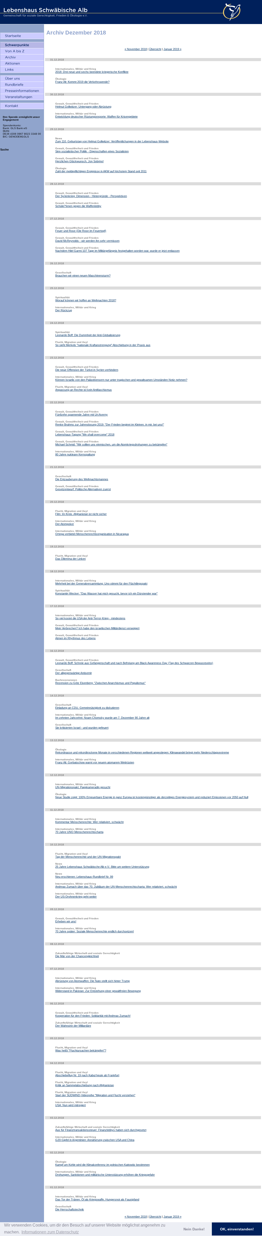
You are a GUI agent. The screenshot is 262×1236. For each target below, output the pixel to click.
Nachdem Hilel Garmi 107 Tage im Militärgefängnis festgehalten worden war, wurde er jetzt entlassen (117, 250)
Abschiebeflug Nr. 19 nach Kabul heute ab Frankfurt (87, 1075)
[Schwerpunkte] (22, 45)
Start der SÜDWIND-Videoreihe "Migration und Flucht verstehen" (95, 1095)
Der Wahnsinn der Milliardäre (73, 1025)
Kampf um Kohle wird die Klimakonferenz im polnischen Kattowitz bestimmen (102, 1164)
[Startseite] (22, 36)
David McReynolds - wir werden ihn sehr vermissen (87, 240)
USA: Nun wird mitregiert (70, 1105)
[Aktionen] (22, 64)
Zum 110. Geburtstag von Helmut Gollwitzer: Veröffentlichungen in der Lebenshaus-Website (112, 141)
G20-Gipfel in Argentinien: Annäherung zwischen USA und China (94, 1139)
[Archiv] (22, 57)
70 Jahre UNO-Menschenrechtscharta (79, 831)
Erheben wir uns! (65, 921)
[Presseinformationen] (22, 91)
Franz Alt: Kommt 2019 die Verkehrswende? (82, 81)
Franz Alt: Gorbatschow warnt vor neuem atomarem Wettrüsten (94, 762)
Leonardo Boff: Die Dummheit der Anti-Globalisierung (87, 335)
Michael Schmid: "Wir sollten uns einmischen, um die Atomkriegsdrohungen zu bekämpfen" (111, 444)
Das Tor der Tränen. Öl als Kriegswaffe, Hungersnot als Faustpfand (97, 1199)
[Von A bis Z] (22, 51)
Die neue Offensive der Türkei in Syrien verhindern (86, 369)
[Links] (22, 70)
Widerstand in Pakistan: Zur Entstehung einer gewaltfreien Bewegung (98, 990)
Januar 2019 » (172, 49)
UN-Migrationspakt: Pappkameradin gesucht (82, 787)
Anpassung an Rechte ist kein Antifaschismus (83, 389)
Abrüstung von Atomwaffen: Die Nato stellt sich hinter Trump (92, 980)
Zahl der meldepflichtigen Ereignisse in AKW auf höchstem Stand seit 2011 (101, 171)
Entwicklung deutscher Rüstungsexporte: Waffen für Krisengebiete (96, 116)
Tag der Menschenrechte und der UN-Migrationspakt (88, 856)
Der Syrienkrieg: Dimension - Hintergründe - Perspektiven (91, 196)
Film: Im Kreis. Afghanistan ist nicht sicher (81, 514)
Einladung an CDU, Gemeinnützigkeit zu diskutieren (87, 707)
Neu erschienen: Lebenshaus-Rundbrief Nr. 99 (84, 876)
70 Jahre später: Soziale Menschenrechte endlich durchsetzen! (94, 931)
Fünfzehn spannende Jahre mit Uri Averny (81, 414)
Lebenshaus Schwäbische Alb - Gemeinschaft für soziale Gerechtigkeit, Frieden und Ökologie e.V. (45, 12)
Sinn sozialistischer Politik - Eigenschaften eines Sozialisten (92, 151)
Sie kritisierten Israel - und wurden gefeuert (81, 727)
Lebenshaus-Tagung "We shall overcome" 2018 (84, 434)
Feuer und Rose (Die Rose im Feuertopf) (80, 230)
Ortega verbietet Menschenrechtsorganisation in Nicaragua (92, 533)
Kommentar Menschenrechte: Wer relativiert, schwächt (89, 821)
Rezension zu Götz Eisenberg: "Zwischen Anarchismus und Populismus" (100, 682)
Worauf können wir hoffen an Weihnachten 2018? (85, 300)
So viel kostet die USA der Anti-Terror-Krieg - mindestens (90, 618)
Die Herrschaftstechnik (69, 1209)
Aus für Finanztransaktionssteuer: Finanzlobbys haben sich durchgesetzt (100, 1129)
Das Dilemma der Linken (70, 558)
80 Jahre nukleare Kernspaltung (75, 454)
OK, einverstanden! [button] (237, 1229)
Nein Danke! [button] (194, 1229)
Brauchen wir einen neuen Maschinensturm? (83, 275)
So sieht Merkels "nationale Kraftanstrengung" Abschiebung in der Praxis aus (102, 345)
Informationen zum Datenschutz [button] (50, 1232)
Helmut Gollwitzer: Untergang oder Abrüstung (83, 106)
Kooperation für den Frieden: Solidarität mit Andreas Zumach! (92, 1015)
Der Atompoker (64, 523)
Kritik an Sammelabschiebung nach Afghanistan (84, 1085)
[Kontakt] (22, 106)
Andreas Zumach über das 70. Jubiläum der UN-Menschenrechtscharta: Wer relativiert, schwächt (116, 886)
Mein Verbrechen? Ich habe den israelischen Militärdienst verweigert (97, 628)
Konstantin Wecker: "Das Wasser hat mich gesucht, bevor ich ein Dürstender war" (106, 593)
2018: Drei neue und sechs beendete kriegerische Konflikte (91, 71)
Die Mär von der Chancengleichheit (77, 956)
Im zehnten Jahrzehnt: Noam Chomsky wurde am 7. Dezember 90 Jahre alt (102, 717)
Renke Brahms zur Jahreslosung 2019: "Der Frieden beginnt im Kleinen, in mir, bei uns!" (109, 424)
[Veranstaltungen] (22, 97)
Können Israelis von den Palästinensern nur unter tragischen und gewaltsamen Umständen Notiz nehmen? (121, 379)
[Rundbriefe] (22, 85)
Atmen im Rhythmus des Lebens (75, 638)
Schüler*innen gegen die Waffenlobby (78, 206)
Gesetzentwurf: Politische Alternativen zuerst (83, 489)
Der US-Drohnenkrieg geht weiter (76, 896)
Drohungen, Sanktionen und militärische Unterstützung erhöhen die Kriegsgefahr (105, 1174)
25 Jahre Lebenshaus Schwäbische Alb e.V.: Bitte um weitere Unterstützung (102, 866)
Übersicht (155, 49)
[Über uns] (22, 79)
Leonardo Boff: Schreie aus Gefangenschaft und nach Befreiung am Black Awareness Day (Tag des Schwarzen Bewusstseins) (134, 663)
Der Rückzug (63, 310)
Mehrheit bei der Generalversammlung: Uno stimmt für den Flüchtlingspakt (101, 583)
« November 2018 (136, 49)
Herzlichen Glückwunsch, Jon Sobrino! (79, 161)
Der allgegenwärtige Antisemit (73, 672)
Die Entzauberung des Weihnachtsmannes (81, 479)
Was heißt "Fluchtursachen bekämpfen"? (80, 1050)
